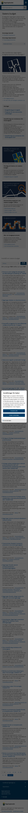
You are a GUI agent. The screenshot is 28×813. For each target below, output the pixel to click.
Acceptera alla (14, 410)
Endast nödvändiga (14, 415)
